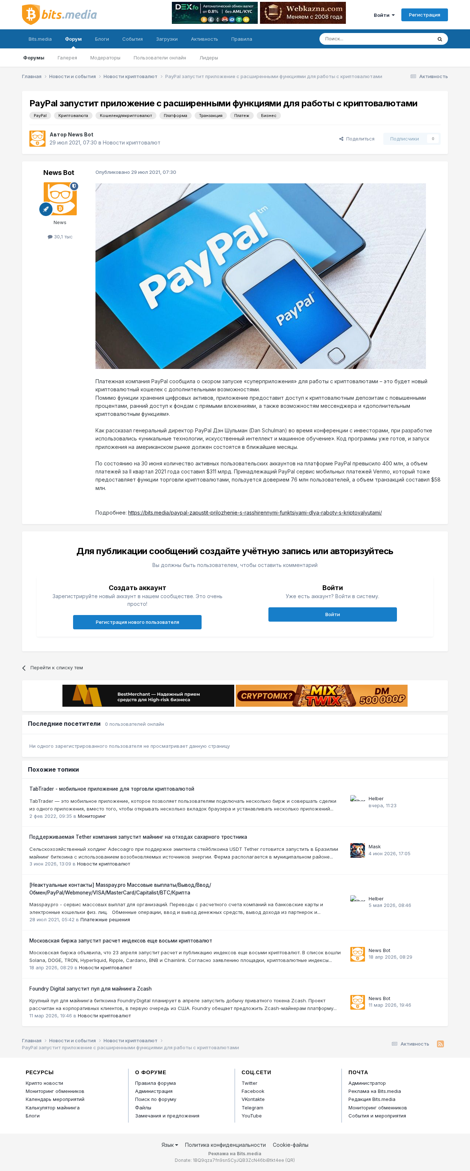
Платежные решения (105, 919)
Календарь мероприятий (55, 1099)
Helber (376, 798)
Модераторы (105, 58)
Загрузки (167, 39)
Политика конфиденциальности (225, 1145)
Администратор (367, 1083)
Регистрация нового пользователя (137, 622)
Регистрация (424, 15)
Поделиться (359, 139)
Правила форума (155, 1083)
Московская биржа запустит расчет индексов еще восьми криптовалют (120, 941)
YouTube (252, 1116)
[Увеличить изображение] (260, 275)
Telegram (252, 1107)
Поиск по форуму (155, 1099)
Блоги (102, 39)
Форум (73, 39)
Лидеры (208, 58)
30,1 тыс (63, 236)
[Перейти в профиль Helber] (357, 802)
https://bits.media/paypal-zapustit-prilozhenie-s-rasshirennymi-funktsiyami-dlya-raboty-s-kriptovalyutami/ (255, 512)
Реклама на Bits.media (374, 1091)
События (132, 39)
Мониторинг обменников (55, 1091)
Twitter (249, 1083)
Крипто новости (44, 1083)
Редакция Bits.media (371, 1099)
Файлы (143, 1107)
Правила (241, 39)
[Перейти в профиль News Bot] (37, 139)
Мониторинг (92, 816)
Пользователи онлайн (160, 58)
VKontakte (253, 1099)
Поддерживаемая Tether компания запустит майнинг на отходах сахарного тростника (138, 837)
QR (290, 1160)
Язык (168, 1145)
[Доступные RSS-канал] (440, 1044)
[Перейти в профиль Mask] (357, 850)
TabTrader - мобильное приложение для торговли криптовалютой (111, 789)
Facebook (253, 1091)
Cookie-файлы (290, 1145)
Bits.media (40, 39)
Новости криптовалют (131, 142)
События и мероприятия (377, 1116)
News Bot (80, 134)
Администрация (154, 1091)
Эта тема (412, 38)
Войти (383, 15)
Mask (375, 846)
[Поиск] (440, 39)
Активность (204, 39)
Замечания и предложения (167, 1116)
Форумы (33, 58)
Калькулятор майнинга (53, 1107)
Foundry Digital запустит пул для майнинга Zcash (90, 989)
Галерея (67, 58)
